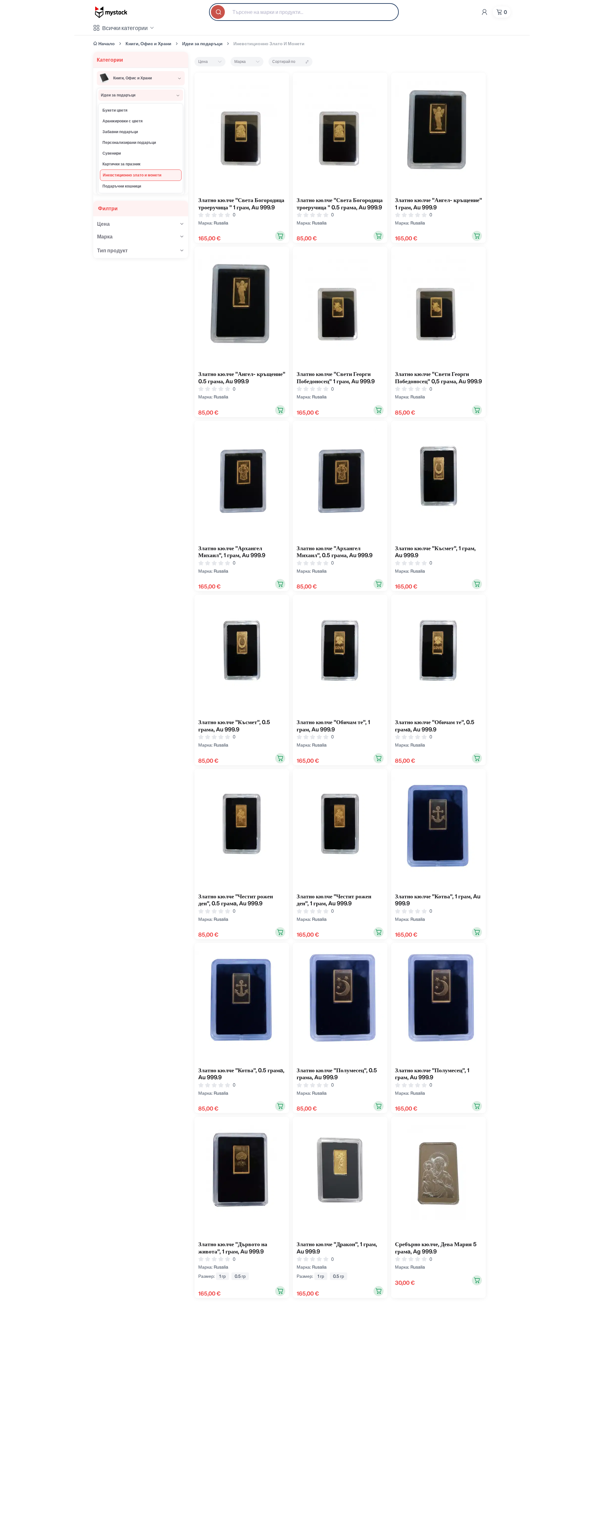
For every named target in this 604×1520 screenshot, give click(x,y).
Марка (240, 61)
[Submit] (218, 12)
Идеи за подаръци (202, 43)
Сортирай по (283, 61)
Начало (106, 43)
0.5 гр (240, 1276)
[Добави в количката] (280, 236)
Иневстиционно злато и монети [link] (269, 43)
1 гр (222, 1276)
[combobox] (304, 12)
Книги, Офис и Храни (148, 43)
